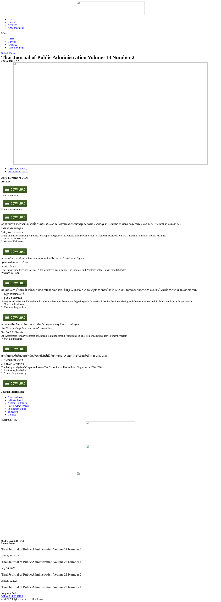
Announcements (16, 27)
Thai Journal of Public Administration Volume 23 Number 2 (41, 549)
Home (11, 19)
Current (12, 22)
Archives (12, 25)
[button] (110, 33)
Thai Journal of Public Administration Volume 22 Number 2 (41, 574)
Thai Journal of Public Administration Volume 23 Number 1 (41, 562)
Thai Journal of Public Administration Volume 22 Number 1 (41, 587)
